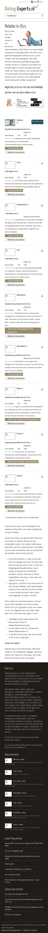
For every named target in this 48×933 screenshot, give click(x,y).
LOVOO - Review (17, 771)
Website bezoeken (16, 152)
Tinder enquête (9, 864)
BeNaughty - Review (19, 759)
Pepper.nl (20, 388)
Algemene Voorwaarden (11, 930)
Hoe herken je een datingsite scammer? (16, 894)
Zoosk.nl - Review (18, 824)
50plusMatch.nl (22, 346)
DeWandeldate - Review (19, 793)
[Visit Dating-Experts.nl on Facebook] (32, 2)
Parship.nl (20, 433)
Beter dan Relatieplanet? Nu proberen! (20, 330)
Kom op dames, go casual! (12, 874)
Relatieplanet (21, 295)
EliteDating (20, 121)
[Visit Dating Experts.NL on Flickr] (41, 2)
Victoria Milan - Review (19, 781)
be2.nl (19, 162)
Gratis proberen (15, 148)
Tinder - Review (17, 803)
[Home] (24, 8)
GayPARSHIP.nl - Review (19, 813)
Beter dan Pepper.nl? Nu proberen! (23, 419)
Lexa (18, 249)
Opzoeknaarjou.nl (22, 204)
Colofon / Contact (30, 930)
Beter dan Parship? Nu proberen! (23, 461)
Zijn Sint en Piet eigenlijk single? (14, 851)
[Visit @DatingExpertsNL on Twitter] (35, 2)
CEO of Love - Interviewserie (13, 915)
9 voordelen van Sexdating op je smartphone (18, 869)
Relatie (30, 652)
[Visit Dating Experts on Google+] (38, 2)
